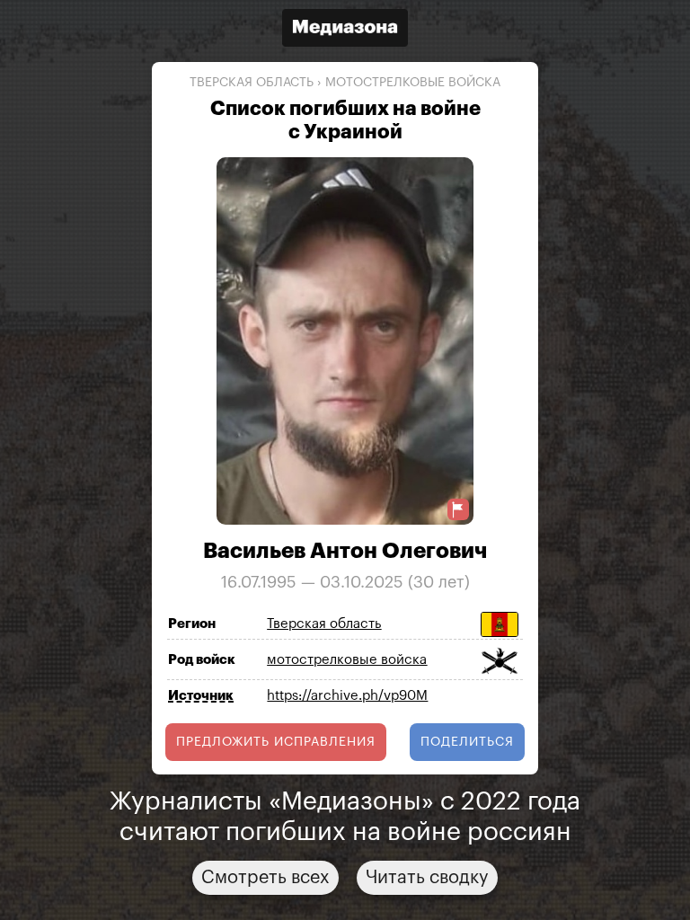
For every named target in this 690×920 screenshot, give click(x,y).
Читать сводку (427, 878)
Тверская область (252, 82)
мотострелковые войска (412, 82)
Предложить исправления (276, 742)
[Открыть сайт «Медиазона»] (345, 30)
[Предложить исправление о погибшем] (458, 509)
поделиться (467, 742)
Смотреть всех (265, 878)
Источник (201, 696)
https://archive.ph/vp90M (347, 696)
